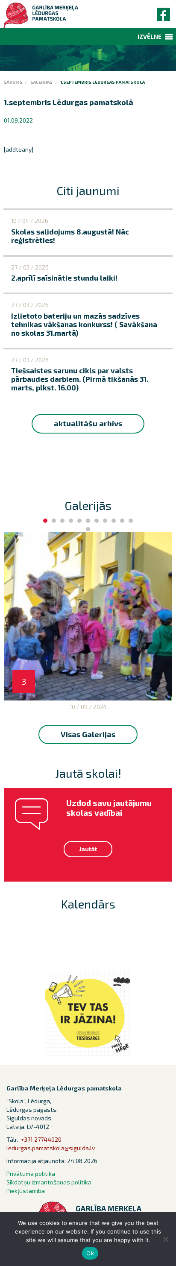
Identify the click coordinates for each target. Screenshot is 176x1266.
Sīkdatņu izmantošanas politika (48, 1182)
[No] (165, 1239)
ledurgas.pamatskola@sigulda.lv (50, 1148)
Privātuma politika (30, 1173)
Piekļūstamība (25, 1190)
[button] (149, 36)
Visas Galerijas (88, 734)
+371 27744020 (41, 1139)
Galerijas (41, 82)
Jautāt (88, 849)
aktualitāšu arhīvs (88, 423)
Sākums (13, 82)
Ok (90, 1253)
